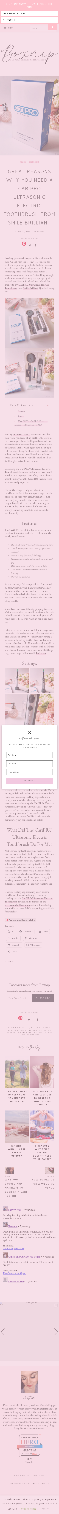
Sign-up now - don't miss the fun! (29, 5)
